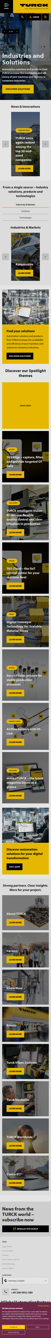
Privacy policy (43, 1305)
